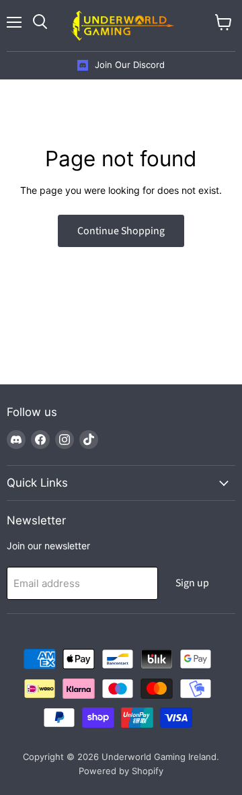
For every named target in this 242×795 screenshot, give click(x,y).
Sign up (192, 583)
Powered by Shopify (121, 770)
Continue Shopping (121, 230)
